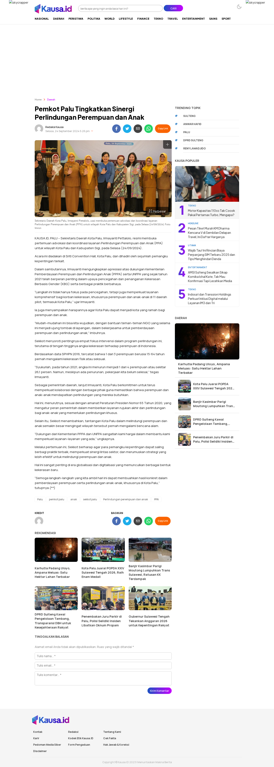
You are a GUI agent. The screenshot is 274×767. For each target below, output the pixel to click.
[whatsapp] (148, 128)
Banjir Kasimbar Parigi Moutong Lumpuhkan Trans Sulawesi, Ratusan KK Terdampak (149, 572)
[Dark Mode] (239, 6)
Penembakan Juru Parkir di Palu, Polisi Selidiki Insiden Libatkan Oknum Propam (102, 620)
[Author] (39, 128)
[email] (138, 128)
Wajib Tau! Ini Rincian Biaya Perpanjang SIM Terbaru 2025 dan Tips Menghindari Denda (211, 254)
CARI (173, 8)
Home (38, 100)
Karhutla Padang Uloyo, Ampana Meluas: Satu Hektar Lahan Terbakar (52, 572)
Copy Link (163, 128)
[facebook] (116, 128)
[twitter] (127, 128)
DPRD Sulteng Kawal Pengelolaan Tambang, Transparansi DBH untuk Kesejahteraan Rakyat (53, 620)
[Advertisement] (137, 56)
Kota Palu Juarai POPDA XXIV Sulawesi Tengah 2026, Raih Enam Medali (103, 572)
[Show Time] (92, 131)
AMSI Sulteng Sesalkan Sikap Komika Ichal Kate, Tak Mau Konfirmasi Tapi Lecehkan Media (210, 276)
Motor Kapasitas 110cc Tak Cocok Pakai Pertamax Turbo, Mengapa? (211, 213)
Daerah (51, 100)
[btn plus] (167, 144)
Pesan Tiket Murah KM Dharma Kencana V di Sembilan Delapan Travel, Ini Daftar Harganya (209, 232)
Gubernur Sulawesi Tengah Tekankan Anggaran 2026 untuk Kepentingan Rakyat (149, 620)
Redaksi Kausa (54, 127)
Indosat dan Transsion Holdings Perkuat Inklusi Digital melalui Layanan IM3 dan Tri (209, 298)
